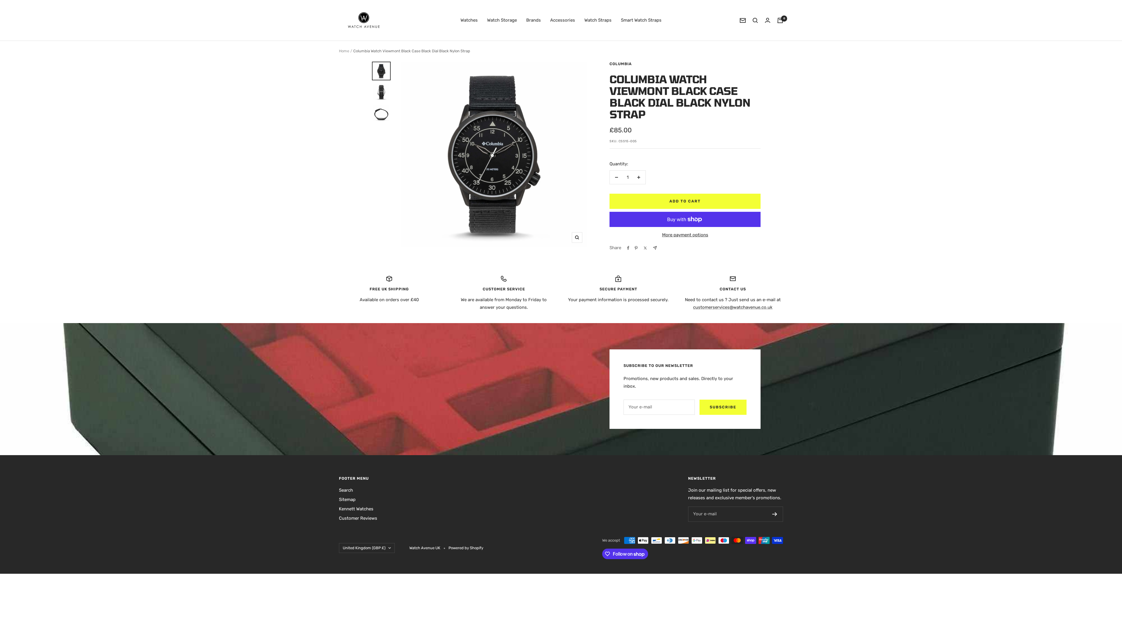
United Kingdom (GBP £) (364, 548)
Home (344, 51)
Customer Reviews (358, 518)
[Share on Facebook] (628, 248)
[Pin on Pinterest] (636, 248)
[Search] (755, 20)
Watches (469, 20)
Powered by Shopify (466, 548)
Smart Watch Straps (641, 20)
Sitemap (347, 499)
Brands (533, 20)
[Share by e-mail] (655, 248)
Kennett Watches (356, 509)
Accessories (562, 20)
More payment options (685, 235)
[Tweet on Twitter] (645, 248)
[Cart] (780, 20)
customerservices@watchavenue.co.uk (733, 307)
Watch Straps (598, 20)
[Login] (767, 20)
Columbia (621, 64)
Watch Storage (502, 20)
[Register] (774, 514)
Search (346, 490)
